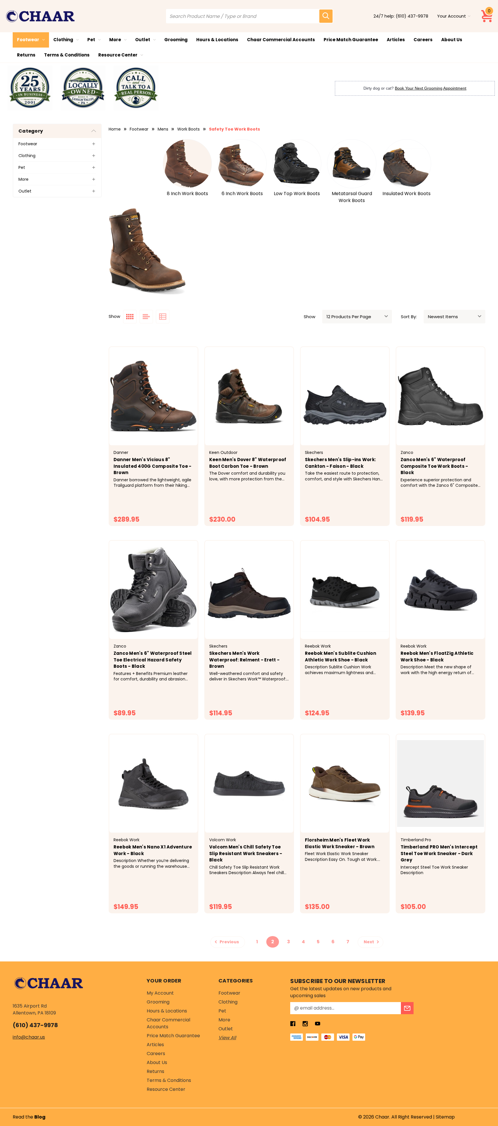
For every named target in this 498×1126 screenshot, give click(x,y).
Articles (396, 40)
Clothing (63, 40)
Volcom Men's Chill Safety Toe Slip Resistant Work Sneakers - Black (245, 853)
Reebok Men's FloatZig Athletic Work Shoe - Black (437, 656)
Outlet (142, 40)
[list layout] (146, 316)
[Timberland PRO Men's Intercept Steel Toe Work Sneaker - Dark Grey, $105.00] (440, 783)
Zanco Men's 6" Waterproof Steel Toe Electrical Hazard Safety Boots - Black (153, 659)
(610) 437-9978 (412, 16)
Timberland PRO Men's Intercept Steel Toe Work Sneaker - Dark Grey (439, 853)
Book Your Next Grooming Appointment (430, 88)
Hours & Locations (217, 40)
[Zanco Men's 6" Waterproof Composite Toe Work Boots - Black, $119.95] (440, 396)
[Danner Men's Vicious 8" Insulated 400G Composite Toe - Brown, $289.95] (153, 396)
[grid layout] (130, 316)
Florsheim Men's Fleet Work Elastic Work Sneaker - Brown (339, 843)
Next (369, 942)
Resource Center (117, 55)
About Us (451, 40)
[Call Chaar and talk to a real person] (136, 88)
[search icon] (326, 16)
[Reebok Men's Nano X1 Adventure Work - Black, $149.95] (153, 783)
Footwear (28, 40)
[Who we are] (29, 88)
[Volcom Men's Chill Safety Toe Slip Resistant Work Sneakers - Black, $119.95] (249, 783)
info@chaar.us (29, 1037)
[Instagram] (305, 1023)
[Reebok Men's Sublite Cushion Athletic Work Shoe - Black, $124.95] (344, 590)
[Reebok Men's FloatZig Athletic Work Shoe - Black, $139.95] (440, 590)
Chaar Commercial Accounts (281, 40)
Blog (40, 1117)
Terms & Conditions (67, 55)
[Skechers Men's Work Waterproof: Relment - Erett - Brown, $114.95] (249, 590)
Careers (423, 40)
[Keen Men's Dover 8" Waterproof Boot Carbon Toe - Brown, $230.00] (249, 396)
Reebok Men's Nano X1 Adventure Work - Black (153, 850)
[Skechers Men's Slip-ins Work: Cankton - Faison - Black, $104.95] (344, 396)
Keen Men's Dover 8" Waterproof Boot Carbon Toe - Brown (247, 463)
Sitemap (445, 1117)
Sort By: (409, 317)
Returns (26, 55)
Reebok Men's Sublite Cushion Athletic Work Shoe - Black (340, 656)
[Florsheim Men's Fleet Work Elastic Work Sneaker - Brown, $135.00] (344, 783)
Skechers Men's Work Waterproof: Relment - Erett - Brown (244, 659)
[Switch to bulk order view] (162, 316)
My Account (160, 993)
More (115, 40)
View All (227, 1037)
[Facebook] (292, 1023)
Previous (229, 942)
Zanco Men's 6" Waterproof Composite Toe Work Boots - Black (434, 466)
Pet (91, 40)
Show (309, 317)
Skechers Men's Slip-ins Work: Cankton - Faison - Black (340, 463)
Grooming (176, 40)
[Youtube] (317, 1023)
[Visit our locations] (83, 88)
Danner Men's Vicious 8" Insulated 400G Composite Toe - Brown (153, 466)
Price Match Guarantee (351, 40)
